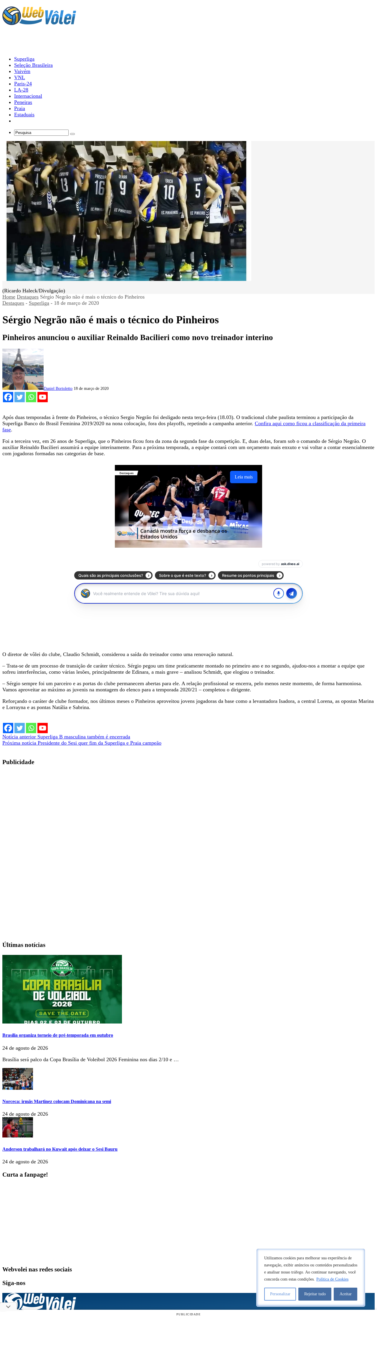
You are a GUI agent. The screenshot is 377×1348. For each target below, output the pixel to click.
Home (8, 297)
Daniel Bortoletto (58, 388)
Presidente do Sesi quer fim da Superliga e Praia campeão (81, 743)
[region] (310, 1277)
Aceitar (346, 1294)
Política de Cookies (332, 1279)
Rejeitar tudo (315, 1294)
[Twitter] (19, 397)
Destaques (28, 297)
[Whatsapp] (31, 397)
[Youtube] (42, 397)
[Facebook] (8, 397)
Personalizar (280, 1294)
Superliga (39, 303)
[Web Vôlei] (39, 22)
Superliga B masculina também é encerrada (66, 737)
